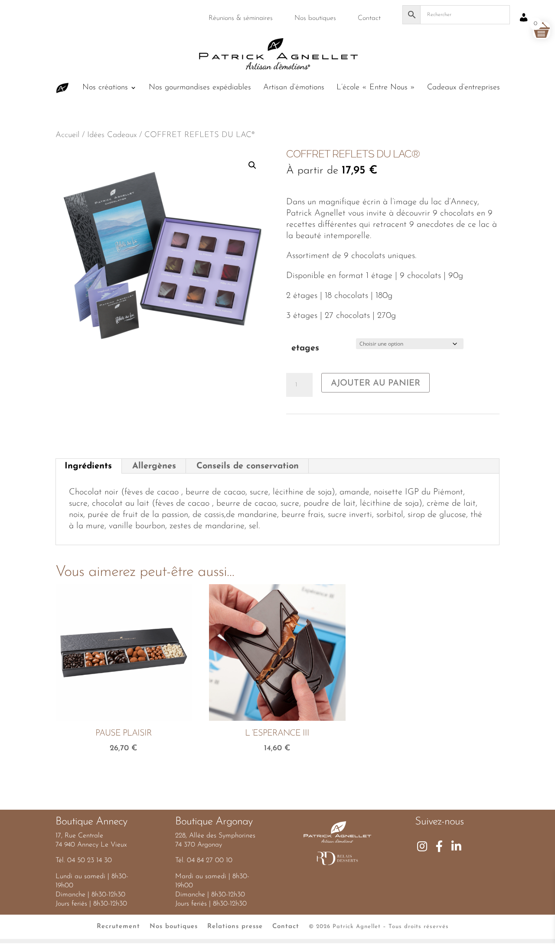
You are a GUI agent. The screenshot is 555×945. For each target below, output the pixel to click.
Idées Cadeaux (112, 135)
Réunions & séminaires (241, 18)
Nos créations (105, 88)
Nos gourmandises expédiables (200, 88)
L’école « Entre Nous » (375, 88)
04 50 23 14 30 (89, 860)
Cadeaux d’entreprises (463, 88)
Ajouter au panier (375, 383)
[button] (252, 165)
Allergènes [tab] (154, 466)
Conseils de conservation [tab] (247, 466)
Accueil (67, 135)
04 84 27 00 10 (209, 860)
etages (305, 348)
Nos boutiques (315, 18)
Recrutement (118, 926)
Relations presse (235, 926)
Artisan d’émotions (293, 88)
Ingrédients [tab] (88, 466)
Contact (369, 18)
